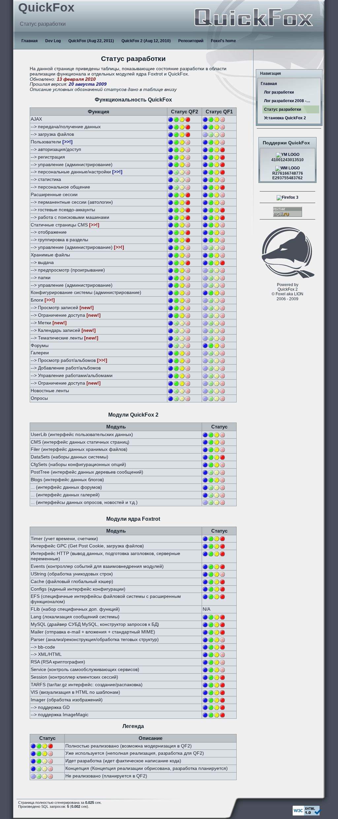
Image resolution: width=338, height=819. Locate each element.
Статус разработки (282, 109)
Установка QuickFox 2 (285, 118)
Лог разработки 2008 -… (287, 101)
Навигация (270, 73)
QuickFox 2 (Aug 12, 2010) (146, 41)
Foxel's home (223, 41)
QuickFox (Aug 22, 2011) (91, 41)
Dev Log (53, 41)
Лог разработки (279, 92)
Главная (29, 41)
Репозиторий (190, 41)
